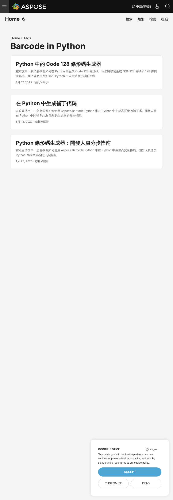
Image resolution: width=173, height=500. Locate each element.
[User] (157, 6)
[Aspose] (29, 6)
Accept (130, 472)
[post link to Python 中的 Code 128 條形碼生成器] (86, 73)
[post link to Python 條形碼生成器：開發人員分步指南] (86, 152)
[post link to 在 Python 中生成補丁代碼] (86, 112)
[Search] (167, 6)
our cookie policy (139, 462)
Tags (27, 38)
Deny (146, 483)
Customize (113, 483)
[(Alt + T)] (23, 19)
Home (12, 19)
